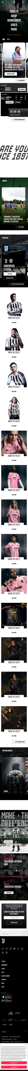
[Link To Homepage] (14, 2)
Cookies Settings (14, 1067)
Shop (14, 15)
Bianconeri (14, 20)
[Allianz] (4, 1020)
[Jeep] (8, 39)
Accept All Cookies (14, 1062)
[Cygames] (17, 1020)
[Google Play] (8, 870)
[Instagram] (6, 948)
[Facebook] (2, 948)
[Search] (23, 2)
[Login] (26, 2)
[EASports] (10, 1020)
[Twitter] (18, 948)
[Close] (26, 1044)
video (14, 24)
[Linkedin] (2, 952)
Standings (17, 102)
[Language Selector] (26, 1032)
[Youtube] (14, 948)
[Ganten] (10, 1024)
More (14, 29)
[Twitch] (6, 952)
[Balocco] (4, 1024)
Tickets (14, 11)
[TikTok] (22, 948)
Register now (14, 922)
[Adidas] (3, 39)
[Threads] (10, 948)
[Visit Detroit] (23, 1020)
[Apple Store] (19, 870)
